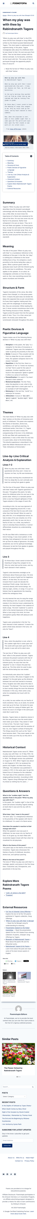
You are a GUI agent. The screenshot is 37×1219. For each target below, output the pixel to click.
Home (4, 15)
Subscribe (7, 1145)
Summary (10, 160)
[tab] (17, 1076)
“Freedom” (9, 895)
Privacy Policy (29, 1161)
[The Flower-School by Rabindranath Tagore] (9, 989)
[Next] (32, 1059)
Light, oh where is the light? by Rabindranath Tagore (9, 981)
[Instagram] (15, 1174)
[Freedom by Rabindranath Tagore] (24, 975)
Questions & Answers (14, 181)
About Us (11, 1158)
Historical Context (13, 179)
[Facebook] (7, 1174)
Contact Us (19, 1161)
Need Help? (30, 1158)
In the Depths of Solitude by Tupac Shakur (16, 1106)
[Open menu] (3, 3)
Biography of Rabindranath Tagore (17, 939)
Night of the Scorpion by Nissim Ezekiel (15, 1112)
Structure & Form (13, 165)
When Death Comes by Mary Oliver (14, 1109)
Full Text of (18, 911)
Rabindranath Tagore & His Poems (18, 946)
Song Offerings (15, 129)
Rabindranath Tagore (10, 12)
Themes (10, 172)
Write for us (20, 1158)
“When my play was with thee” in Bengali (20, 921)
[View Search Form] (33, 3)
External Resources (14, 188)
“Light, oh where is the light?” (16, 893)
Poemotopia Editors (12, 33)
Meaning (10, 163)
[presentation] (18, 1054)
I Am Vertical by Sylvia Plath (11, 1124)
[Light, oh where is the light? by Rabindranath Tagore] (9, 975)
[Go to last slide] (4, 1059)
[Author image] (4, 33)
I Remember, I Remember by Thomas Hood (17, 1115)
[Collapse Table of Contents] (31, 156)
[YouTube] (3, 1174)
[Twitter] (11, 1174)
